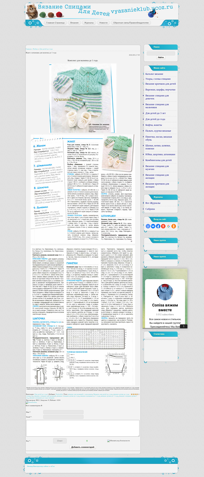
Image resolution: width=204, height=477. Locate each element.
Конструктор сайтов (40, 466)
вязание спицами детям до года (68, 396)
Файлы (35, 49)
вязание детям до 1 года (109, 396)
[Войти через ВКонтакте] (153, 226)
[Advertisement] (102, 35)
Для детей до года (46, 49)
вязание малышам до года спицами (41, 398)
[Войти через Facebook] (158, 226)
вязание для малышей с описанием (80, 394)
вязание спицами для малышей (45, 396)
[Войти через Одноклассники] (173, 226)
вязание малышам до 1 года (90, 396)
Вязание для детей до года (102, 394)
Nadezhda (59, 394)
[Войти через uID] (148, 226)
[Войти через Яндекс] (163, 226)
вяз (32, 396)
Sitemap (30, 466)
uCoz (53, 466)
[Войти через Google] (168, 226)
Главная (28, 49)
